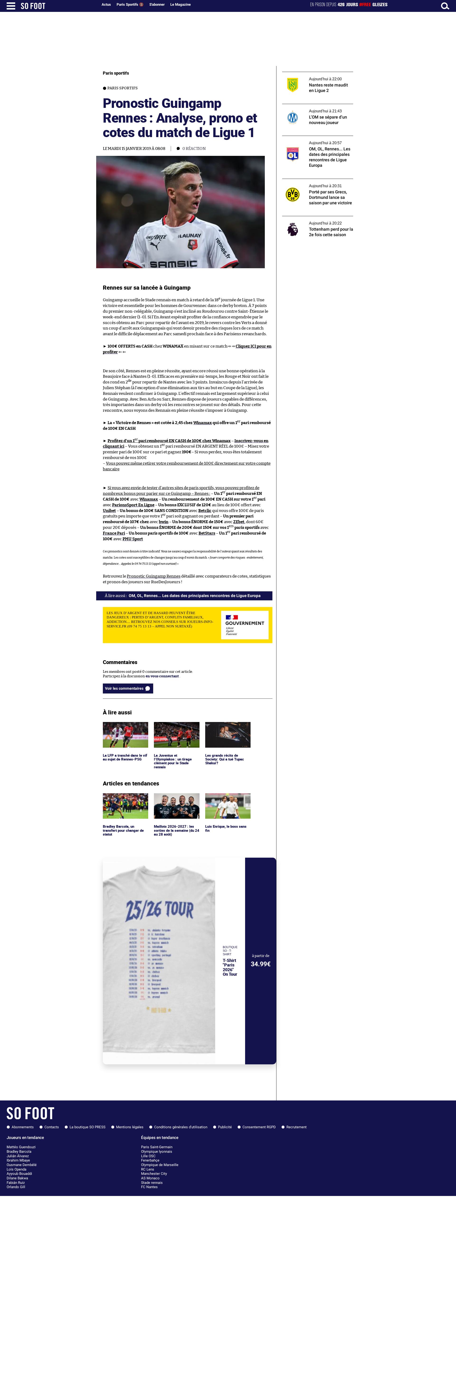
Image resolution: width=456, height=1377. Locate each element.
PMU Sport (133, 539)
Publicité (225, 1127)
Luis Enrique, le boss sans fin (226, 798)
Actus (106, 4)
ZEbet (238, 522)
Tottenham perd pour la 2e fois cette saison (312, 220)
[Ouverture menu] (11, 6)
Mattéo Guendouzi (21, 1147)
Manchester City (154, 1173)
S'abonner (157, 4)
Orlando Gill (16, 1187)
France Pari (114, 533)
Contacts (51, 1127)
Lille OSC (148, 1156)
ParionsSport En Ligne (133, 505)
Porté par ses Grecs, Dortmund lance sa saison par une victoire (315, 183)
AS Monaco (150, 1178)
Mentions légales (129, 1127)
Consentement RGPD (259, 1127)
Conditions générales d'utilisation (180, 1127)
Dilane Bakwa (17, 1178)
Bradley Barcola (19, 1151)
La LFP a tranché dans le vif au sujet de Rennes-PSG (125, 726)
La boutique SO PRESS (87, 1127)
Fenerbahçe (150, 1160)
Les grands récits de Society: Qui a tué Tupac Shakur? (225, 728)
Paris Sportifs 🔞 (130, 4)
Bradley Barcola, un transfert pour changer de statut (124, 800)
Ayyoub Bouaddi (19, 1173)
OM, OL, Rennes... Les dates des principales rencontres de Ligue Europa (317, 140)
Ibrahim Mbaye (18, 1160)
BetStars (207, 533)
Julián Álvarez (18, 1156)
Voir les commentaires (124, 688)
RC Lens (147, 1169)
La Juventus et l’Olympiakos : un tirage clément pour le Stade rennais (173, 730)
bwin (163, 522)
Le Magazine (180, 4)
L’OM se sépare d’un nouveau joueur (312, 106)
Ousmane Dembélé (22, 1165)
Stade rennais (152, 1183)
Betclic (204, 511)
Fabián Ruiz (16, 1183)
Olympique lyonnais (156, 1151)
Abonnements (23, 1127)
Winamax (202, 423)
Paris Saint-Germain (156, 1147)
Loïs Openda (16, 1169)
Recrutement (296, 1127)
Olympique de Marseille (159, 1165)
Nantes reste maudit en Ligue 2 (308, 74)
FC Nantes (149, 1187)
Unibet (109, 511)
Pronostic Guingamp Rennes (153, 576)
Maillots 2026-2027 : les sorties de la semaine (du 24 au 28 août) (174, 800)
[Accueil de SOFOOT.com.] (58, 6)
